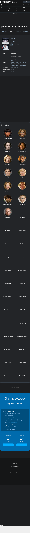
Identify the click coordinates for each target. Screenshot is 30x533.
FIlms (11, 8)
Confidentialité (16, 466)
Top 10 (19, 11)
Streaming (27, 8)
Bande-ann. (18, 31)
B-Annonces (12, 11)
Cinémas (19, 8)
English (15, 461)
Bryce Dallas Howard (16, 56)
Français (15, 463)
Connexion (26, 4)
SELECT (8, 445)
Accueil (3, 8)
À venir (3, 11)
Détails (11, 31)
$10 (22, 440)
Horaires (4, 31)
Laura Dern (13, 53)
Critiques (25, 31)
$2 (8, 440)
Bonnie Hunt (14, 59)
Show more (13, 422)
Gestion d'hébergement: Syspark (15, 470)
